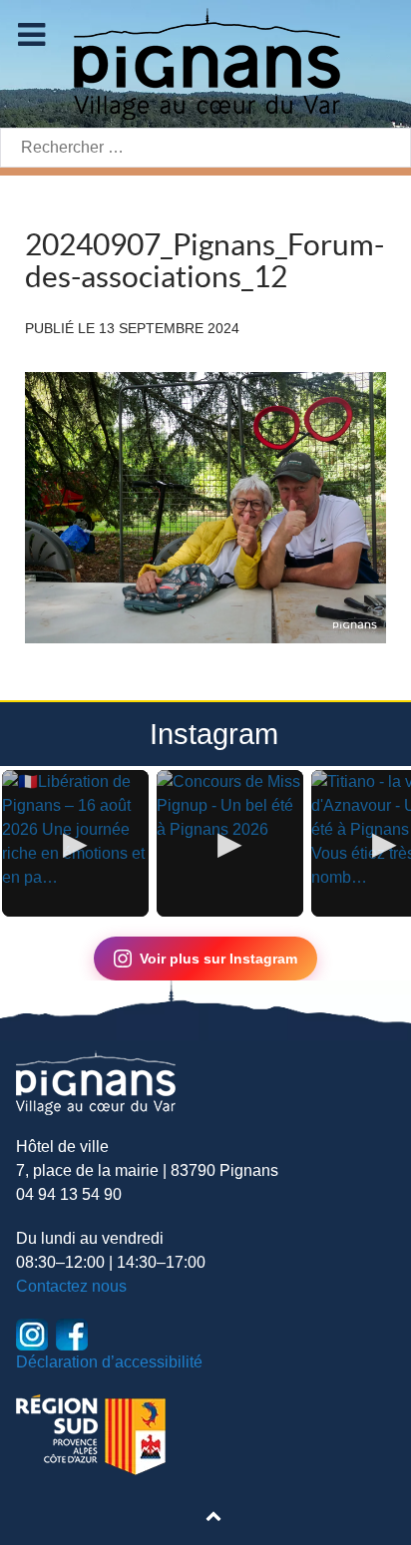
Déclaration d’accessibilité (109, 1361)
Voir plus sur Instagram (218, 958)
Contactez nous (71, 1286)
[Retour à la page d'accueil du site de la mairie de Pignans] (205, 62)
